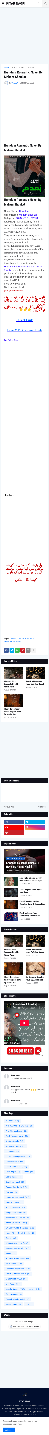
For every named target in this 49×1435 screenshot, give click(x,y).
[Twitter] (12, 650)
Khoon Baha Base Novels (17, 1218)
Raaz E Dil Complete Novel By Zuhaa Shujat (35, 682)
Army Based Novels (15, 1146)
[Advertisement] (24, 35)
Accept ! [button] (8, 1430)
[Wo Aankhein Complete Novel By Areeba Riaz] (35, 968)
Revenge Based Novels (17, 1248)
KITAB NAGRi (15, 3)
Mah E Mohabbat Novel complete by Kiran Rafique (29, 914)
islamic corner (13, 1304)
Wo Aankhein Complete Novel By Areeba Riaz (35, 978)
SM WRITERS (14, 1264)
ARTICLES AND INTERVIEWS (19, 1126)
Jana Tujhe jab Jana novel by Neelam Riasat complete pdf (30, 879)
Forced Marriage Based (17, 1197)
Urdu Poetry (13, 1284)
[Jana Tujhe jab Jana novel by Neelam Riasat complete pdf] (11, 881)
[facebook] (14, 822)
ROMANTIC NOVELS (12, 641)
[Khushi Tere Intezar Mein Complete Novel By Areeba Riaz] (13, 700)
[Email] (28, 650)
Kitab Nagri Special (16, 1223)
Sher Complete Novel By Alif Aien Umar (30, 891)
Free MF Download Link (24, 330)
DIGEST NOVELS (14, 1162)
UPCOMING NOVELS (16, 1279)
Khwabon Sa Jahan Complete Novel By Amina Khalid (22, 864)
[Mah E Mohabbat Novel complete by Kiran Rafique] (11, 916)
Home (6, 67)
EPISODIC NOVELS (16, 1167)
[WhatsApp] (17, 650)
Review (10, 1253)
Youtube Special (15, 1289)
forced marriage (14, 1294)
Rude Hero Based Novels (17, 1258)
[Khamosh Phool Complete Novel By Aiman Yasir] (13, 673)
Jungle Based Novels (16, 1213)
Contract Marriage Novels (18, 1156)
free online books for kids (17, 1299)
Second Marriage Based (18, 1269)
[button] (3, 3)
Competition (12, 1151)
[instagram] (35, 827)
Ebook (28, 1172)
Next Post (42, 807)
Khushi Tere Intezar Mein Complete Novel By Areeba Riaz (12, 712)
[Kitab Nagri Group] (35, 832)
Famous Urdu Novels (16, 1187)
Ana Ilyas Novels (14, 1141)
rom (29, 1304)
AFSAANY (12, 1121)
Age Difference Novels (17, 1136)
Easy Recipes (13, 1172)
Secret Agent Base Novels (18, 1274)
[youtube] (14, 827)
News (10, 1233)
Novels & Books (26, 1233)
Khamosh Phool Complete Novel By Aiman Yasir (11, 684)
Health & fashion (14, 1202)
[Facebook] (6, 650)
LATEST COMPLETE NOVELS (23, 67)
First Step (11, 1192)
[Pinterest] (22, 650)
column (34, 1289)
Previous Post (8, 807)
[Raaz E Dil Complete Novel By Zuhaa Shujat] (35, 673)
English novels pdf (15, 1182)
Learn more (17, 1424)
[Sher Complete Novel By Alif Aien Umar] (11, 892)
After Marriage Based (16, 1131)
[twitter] (35, 822)
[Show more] (33, 650)
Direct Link (24, 320)
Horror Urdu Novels (15, 1207)
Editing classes (13, 1177)
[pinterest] (14, 832)
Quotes (11, 1238)
